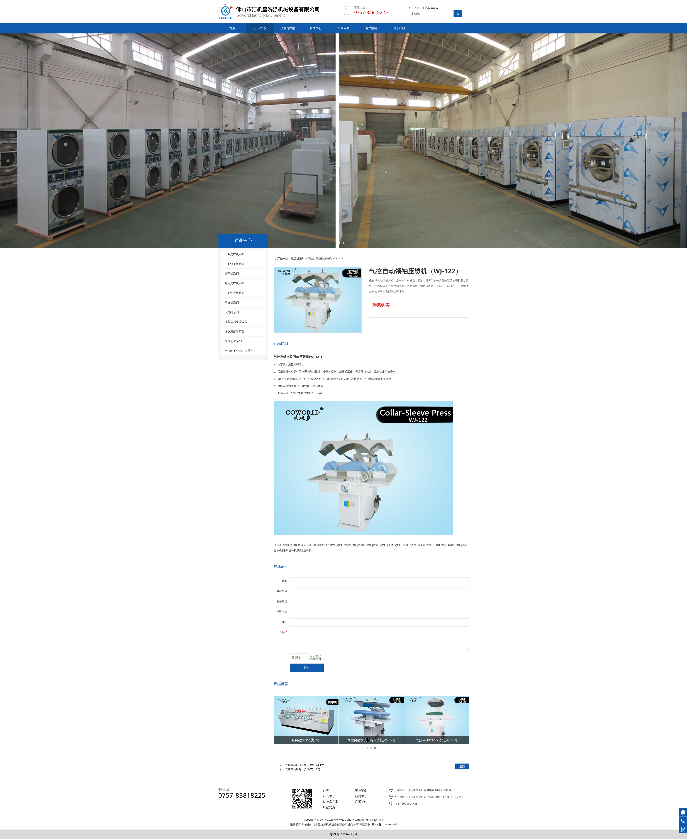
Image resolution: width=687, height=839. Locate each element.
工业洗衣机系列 (235, 254)
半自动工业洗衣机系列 (239, 351)
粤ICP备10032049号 (384, 824)
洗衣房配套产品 (235, 331)
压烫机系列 (232, 312)
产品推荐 (281, 683)
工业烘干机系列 (235, 264)
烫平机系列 (232, 273)
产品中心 (260, 28)
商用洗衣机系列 (235, 283)
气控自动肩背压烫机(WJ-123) (302, 769)
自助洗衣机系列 (235, 293)
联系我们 (399, 28)
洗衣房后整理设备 (236, 322)
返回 (462, 766)
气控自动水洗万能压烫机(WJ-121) (305, 765)
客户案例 (371, 28)
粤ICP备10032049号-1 (343, 834)
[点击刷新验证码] (315, 657)
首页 (232, 28)
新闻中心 (315, 28)
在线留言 (281, 566)
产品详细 (281, 343)
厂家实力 (343, 28)
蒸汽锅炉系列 (233, 341)
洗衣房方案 (288, 28)
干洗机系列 (232, 302)
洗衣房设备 (431, 7)
